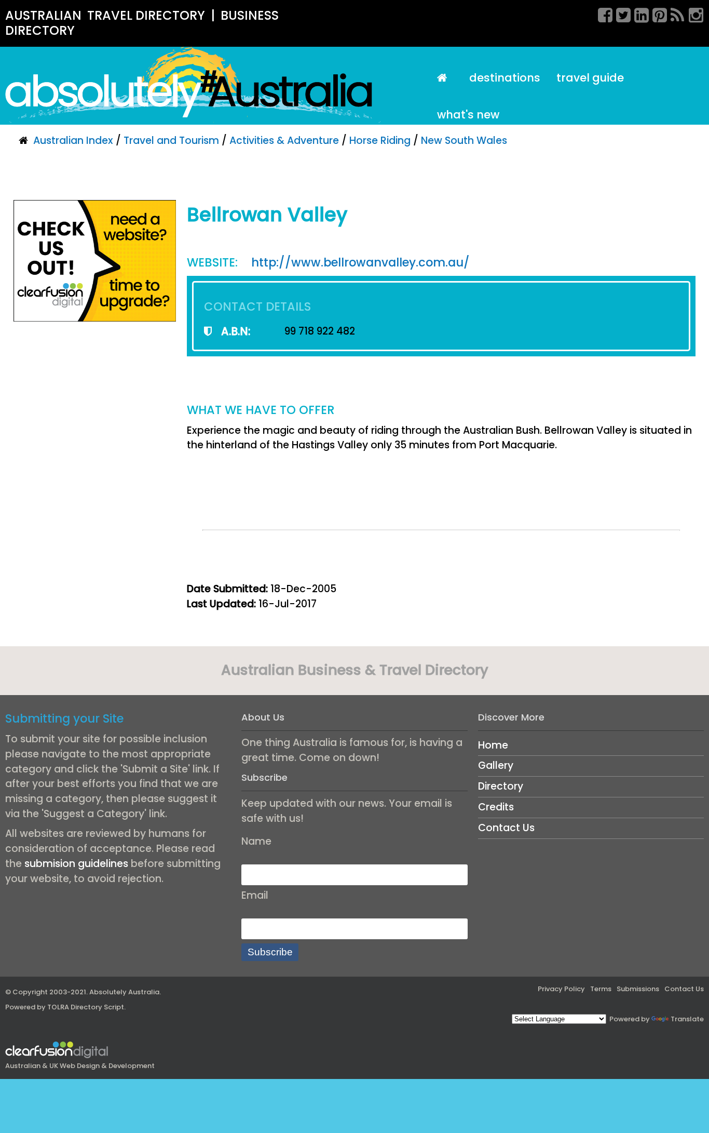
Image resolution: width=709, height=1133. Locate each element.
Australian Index (73, 141)
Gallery (495, 765)
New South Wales (464, 141)
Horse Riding (380, 141)
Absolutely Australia (124, 992)
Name (256, 841)
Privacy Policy (561, 989)
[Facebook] (601, 13)
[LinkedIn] (638, 13)
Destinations (504, 77)
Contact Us (506, 828)
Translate (687, 1019)
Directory (500, 786)
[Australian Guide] (445, 78)
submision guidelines (76, 864)
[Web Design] (94, 261)
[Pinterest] (656, 13)
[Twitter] (619, 13)
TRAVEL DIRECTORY (146, 15)
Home (493, 745)
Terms (600, 989)
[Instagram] (692, 13)
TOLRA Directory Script (85, 1007)
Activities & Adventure (284, 141)
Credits (496, 807)
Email (254, 895)
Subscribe (270, 952)
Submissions (638, 989)
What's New (468, 114)
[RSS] (674, 13)
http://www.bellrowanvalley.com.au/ (360, 262)
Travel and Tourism (171, 141)
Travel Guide (590, 77)
